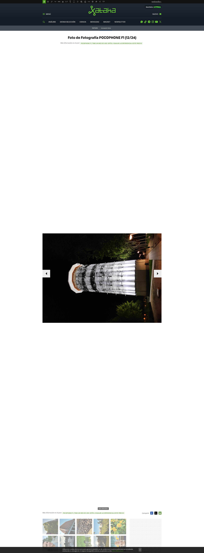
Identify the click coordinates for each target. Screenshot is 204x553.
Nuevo (155, 14)
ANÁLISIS (52, 22)
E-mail (160, 513)
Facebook (151, 513)
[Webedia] (157, 1)
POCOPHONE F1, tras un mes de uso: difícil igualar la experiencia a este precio (111, 43)
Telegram (149, 22)
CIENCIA (83, 22)
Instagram (153, 22)
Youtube (156, 22)
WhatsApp (141, 22)
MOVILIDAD (94, 22)
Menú (48, 14)
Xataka (102, 10)
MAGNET (106, 22)
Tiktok (145, 22)
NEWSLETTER (120, 22)
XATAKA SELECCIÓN (67, 22)
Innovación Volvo (106, 28)
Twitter (160, 22)
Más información (117, 551)
